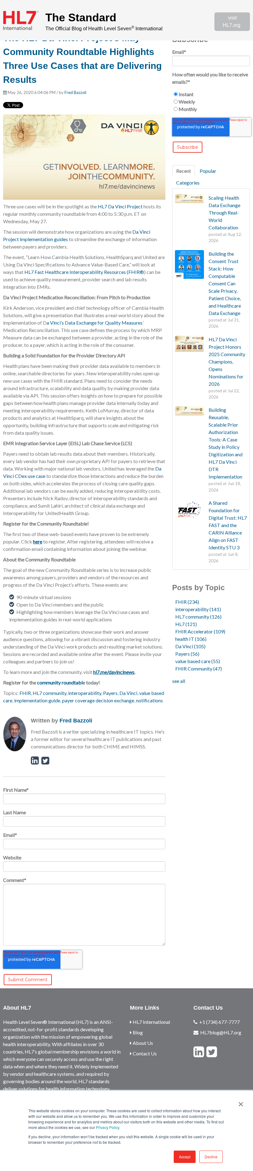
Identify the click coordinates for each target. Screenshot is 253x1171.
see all (178, 681)
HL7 (186, 624)
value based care (197, 661)
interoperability (84, 693)
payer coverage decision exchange (98, 700)
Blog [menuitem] (137, 1032)
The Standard (80, 17)
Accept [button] (184, 1156)
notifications (149, 700)
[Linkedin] (198, 1051)
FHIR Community (198, 668)
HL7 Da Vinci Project (120, 206)
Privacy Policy (107, 1127)
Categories (188, 182)
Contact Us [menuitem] (144, 1053)
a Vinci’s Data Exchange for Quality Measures (95, 323)
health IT (190, 639)
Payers (110, 693)
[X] (211, 1051)
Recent (183, 171)
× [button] (240, 1102)
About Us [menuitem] (142, 1043)
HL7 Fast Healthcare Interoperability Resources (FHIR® (84, 272)
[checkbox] (211, 102)
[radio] (211, 94)
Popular (208, 171)
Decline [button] (211, 1156)
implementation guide (37, 700)
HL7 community (49, 693)
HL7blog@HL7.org (220, 1032)
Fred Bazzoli (75, 92)
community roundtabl (60, 682)
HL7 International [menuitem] (151, 1022)
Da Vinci (128, 693)
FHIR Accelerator (200, 631)
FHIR (25, 693)
